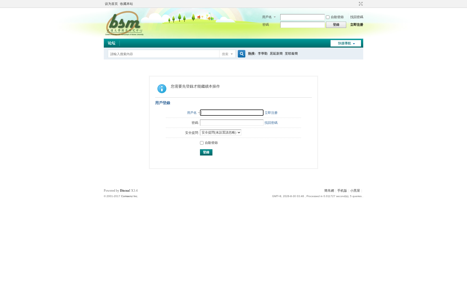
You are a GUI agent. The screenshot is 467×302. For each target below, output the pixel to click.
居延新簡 (276, 53)
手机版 (342, 191)
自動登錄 (337, 17)
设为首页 (111, 4)
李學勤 (263, 53)
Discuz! (125, 191)
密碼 (265, 24)
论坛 (111, 43)
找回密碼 (356, 17)
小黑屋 (355, 191)
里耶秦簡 (291, 53)
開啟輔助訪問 (355, 3)
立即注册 (356, 24)
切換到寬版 (360, 3)
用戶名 (267, 17)
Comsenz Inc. (129, 196)
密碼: (195, 123)
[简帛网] (124, 35)
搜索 (225, 54)
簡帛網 (329, 191)
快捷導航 (344, 43)
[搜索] (241, 54)
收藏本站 (126, 4)
